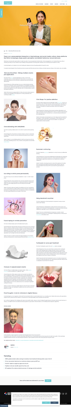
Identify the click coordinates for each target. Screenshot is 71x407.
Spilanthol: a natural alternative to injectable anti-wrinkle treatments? (29, 340)
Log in (63, 1)
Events (51, 4)
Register (66, 1)
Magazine (1, 13)
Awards (56, 4)
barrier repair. (6, 141)
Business (46, 4)
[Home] (8, 3)
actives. (13, 94)
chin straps (60, 102)
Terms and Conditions (64, 403)
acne (53, 246)
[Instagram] (60, 394)
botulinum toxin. (31, 237)
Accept (46, 402)
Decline (54, 402)
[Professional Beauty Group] (9, 394)
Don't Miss (62, 4)
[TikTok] (66, 394)
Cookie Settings (4, 405)
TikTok (12, 77)
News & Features (39, 4)
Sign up (48, 380)
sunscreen (46, 152)
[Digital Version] (1, 6)
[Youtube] (63, 394)
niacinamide (38, 214)
